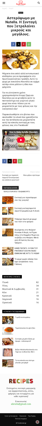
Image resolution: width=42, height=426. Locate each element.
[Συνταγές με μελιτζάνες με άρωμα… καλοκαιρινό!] (7, 342)
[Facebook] (13, 44)
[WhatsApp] (29, 44)
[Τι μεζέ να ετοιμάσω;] (7, 320)
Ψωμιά (11, 8)
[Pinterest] (23, 44)
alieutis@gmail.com (21, 404)
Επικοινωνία (23, 416)
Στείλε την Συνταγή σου (11, 416)
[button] (3, 3)
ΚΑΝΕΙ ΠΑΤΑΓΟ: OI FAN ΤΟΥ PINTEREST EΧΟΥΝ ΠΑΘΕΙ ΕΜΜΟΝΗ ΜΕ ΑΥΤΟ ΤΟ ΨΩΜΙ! (27, 250)
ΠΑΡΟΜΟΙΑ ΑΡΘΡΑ (10, 188)
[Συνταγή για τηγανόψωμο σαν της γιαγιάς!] (7, 200)
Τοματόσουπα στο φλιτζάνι (25, 328)
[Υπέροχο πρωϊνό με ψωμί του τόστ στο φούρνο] (7, 222)
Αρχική (4, 8)
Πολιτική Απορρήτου (21, 419)
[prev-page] (3, 270)
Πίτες (4, 203)
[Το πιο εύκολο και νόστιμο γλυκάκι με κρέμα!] (7, 363)
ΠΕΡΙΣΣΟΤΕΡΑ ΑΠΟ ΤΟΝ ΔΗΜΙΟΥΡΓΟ (17, 192)
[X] (18, 44)
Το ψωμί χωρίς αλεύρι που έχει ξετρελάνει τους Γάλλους (26, 261)
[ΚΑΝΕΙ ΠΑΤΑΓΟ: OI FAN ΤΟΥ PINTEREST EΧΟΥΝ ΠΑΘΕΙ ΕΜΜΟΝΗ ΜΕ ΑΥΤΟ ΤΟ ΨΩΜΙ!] (7, 251)
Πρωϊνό (5, 224)
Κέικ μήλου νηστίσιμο (31, 175)
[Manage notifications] (37, 422)
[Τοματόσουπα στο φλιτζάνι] (7, 331)
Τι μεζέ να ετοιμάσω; (22, 317)
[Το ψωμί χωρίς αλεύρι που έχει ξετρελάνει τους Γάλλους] (7, 262)
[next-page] (7, 270)
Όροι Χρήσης (32, 416)
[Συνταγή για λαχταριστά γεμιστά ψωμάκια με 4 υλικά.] (7, 211)
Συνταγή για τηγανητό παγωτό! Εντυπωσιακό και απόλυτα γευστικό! (10, 177)
